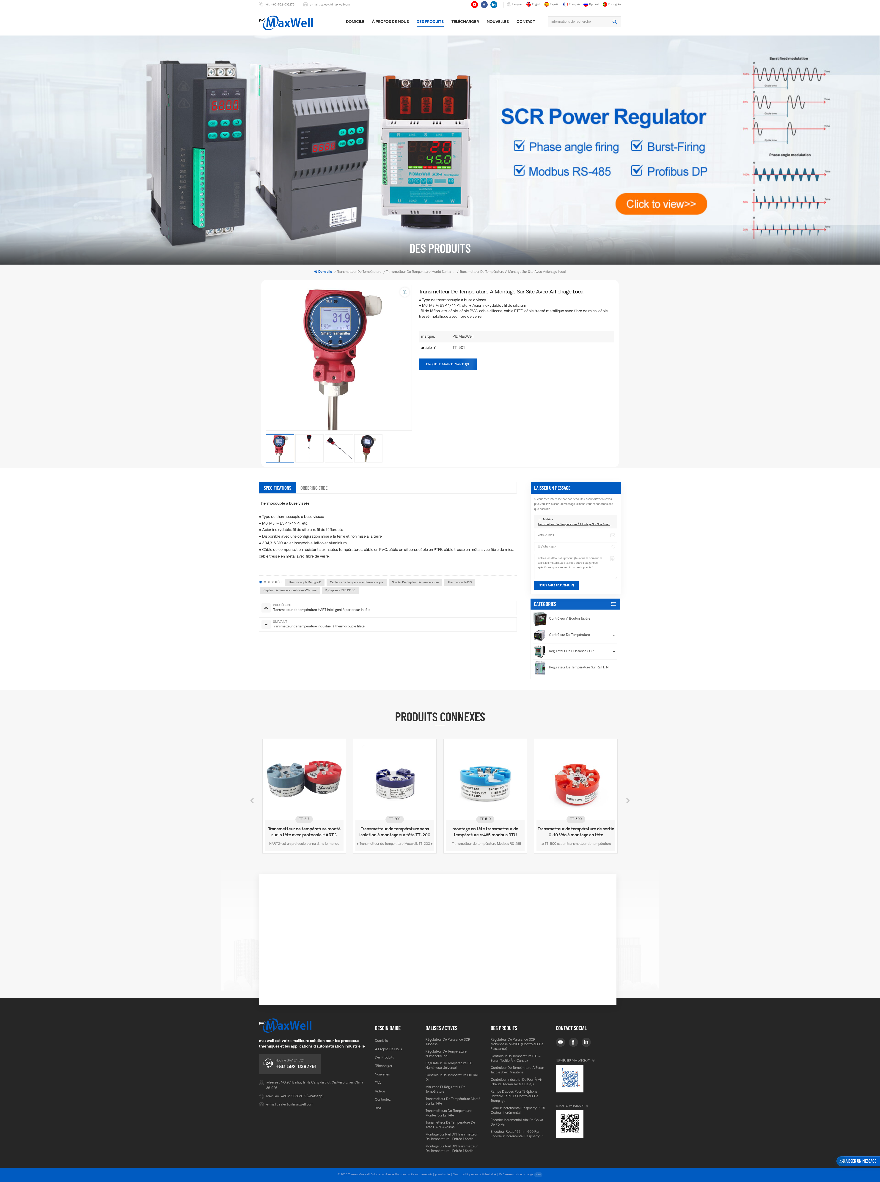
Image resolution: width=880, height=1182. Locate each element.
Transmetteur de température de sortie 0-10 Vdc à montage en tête (395, 832)
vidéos (380, 1091)
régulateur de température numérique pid (446, 1054)
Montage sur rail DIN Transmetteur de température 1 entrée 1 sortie (452, 1137)
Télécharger (465, 22)
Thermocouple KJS (460, 582)
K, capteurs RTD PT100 (340, 590)
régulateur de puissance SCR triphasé (448, 1042)
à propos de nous (390, 22)
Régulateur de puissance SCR (571, 651)
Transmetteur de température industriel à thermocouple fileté (576, 832)
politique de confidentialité (479, 1174)
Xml (455, 1174)
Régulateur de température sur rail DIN (578, 667)
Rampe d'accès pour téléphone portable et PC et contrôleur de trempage (514, 1096)
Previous (252, 800)
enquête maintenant (445, 364)
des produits (430, 22)
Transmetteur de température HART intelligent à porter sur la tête (485, 832)
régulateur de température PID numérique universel (449, 1066)
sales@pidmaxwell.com (335, 4)
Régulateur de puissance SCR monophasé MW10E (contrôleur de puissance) (517, 1044)
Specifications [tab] (277, 488)
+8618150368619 (293, 1096)
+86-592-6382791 (283, 4)
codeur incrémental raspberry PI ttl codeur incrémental (518, 1111)
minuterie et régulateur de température (445, 1090)
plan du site (442, 1174)
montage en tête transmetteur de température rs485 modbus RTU (304, 832)
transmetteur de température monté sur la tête (453, 1101)
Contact (526, 22)
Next (627, 800)
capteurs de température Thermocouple (356, 582)
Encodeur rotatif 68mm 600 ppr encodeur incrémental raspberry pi (517, 1134)
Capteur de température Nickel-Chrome (290, 590)
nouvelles (498, 22)
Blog (378, 1108)
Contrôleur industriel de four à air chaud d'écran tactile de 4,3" (516, 1082)
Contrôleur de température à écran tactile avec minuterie (517, 1070)
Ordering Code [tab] (313, 488)
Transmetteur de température (359, 272)
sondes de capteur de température (415, 582)
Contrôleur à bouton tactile (569, 619)
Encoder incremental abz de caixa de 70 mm (517, 1123)
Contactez (382, 1100)
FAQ (378, 1083)
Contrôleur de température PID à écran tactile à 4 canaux (516, 1059)
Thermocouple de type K (305, 582)
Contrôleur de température (569, 635)
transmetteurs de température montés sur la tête (449, 1113)
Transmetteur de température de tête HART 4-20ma (450, 1125)
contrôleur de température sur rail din (452, 1078)
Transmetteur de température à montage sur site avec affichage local (576, 524)
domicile (355, 22)
